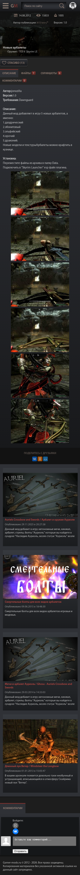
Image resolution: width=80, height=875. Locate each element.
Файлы (27, 73)
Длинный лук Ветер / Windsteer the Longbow (32, 766)
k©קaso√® (42, 22)
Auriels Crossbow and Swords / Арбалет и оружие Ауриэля (40, 519)
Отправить (20, 851)
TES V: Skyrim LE (28, 51)
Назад (4, 51)
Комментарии (13, 80)
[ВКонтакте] (34, 459)
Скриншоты (50, 73)
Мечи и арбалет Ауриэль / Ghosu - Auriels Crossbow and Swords (38, 686)
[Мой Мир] (45, 459)
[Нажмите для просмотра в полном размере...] (40, 214)
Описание (9, 73)
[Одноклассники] (40, 459)
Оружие (12, 51)
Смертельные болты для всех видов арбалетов (33, 602)
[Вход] (15, 825)
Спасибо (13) (16, 63)
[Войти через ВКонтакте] (15, 831)
